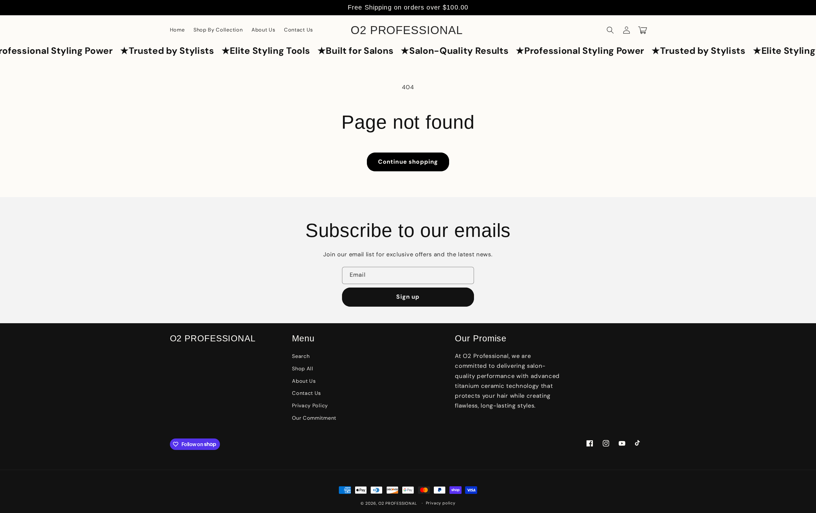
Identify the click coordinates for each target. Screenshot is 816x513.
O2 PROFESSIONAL (397, 503)
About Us (304, 381)
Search (301, 356)
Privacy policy (440, 503)
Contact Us (306, 393)
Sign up (407, 297)
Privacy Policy (310, 405)
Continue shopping (408, 162)
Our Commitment (314, 418)
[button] (610, 30)
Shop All (302, 368)
